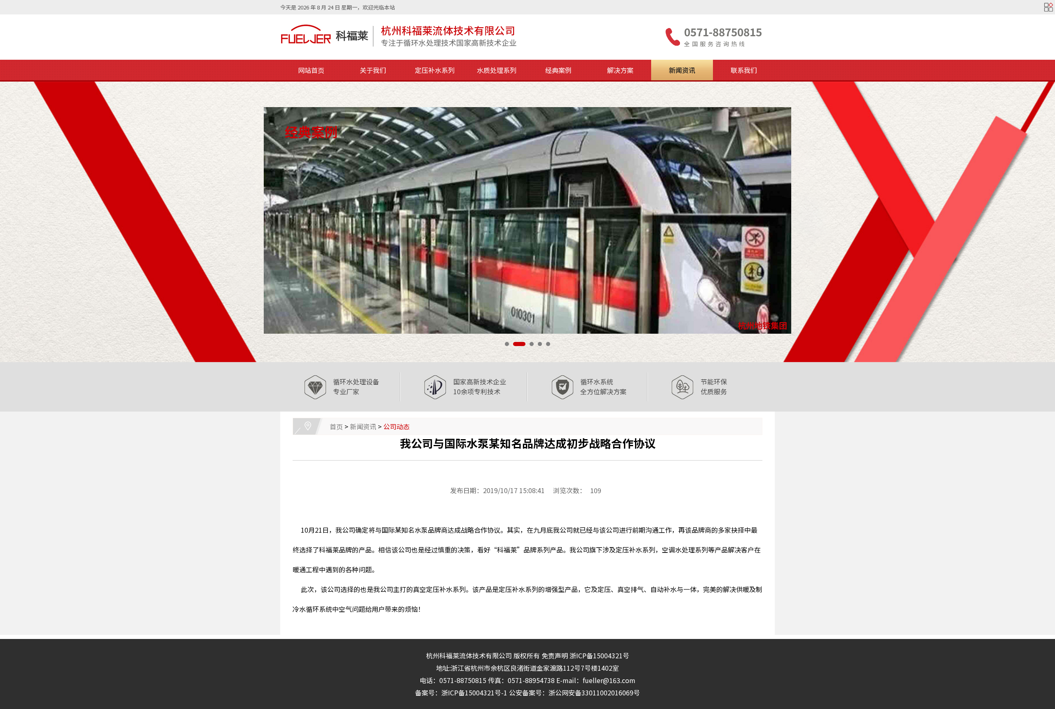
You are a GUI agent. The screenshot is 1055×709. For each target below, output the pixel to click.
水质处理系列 (496, 70)
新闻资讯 (682, 70)
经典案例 (558, 70)
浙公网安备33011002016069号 (594, 692)
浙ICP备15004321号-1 (474, 692)
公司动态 (396, 426)
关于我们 (373, 70)
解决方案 (620, 70)
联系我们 (744, 70)
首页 (336, 426)
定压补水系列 (435, 70)
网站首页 (311, 70)
